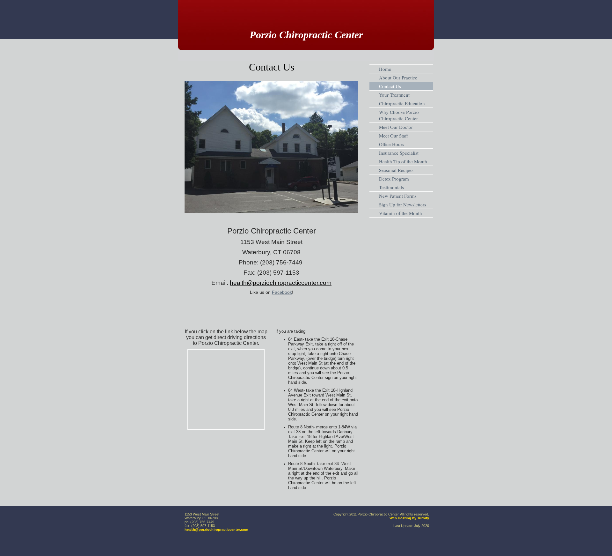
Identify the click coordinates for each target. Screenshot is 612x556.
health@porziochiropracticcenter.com (216, 529)
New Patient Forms (398, 196)
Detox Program (394, 178)
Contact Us (390, 86)
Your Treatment (394, 95)
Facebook (282, 292)
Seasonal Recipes (396, 170)
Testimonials (391, 187)
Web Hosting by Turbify (409, 518)
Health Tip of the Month (403, 161)
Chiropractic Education (402, 103)
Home (385, 69)
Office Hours (391, 144)
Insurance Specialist (399, 153)
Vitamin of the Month (400, 213)
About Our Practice (398, 77)
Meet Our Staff (393, 135)
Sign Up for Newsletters (402, 204)
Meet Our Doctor (396, 127)
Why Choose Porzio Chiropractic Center (399, 115)
